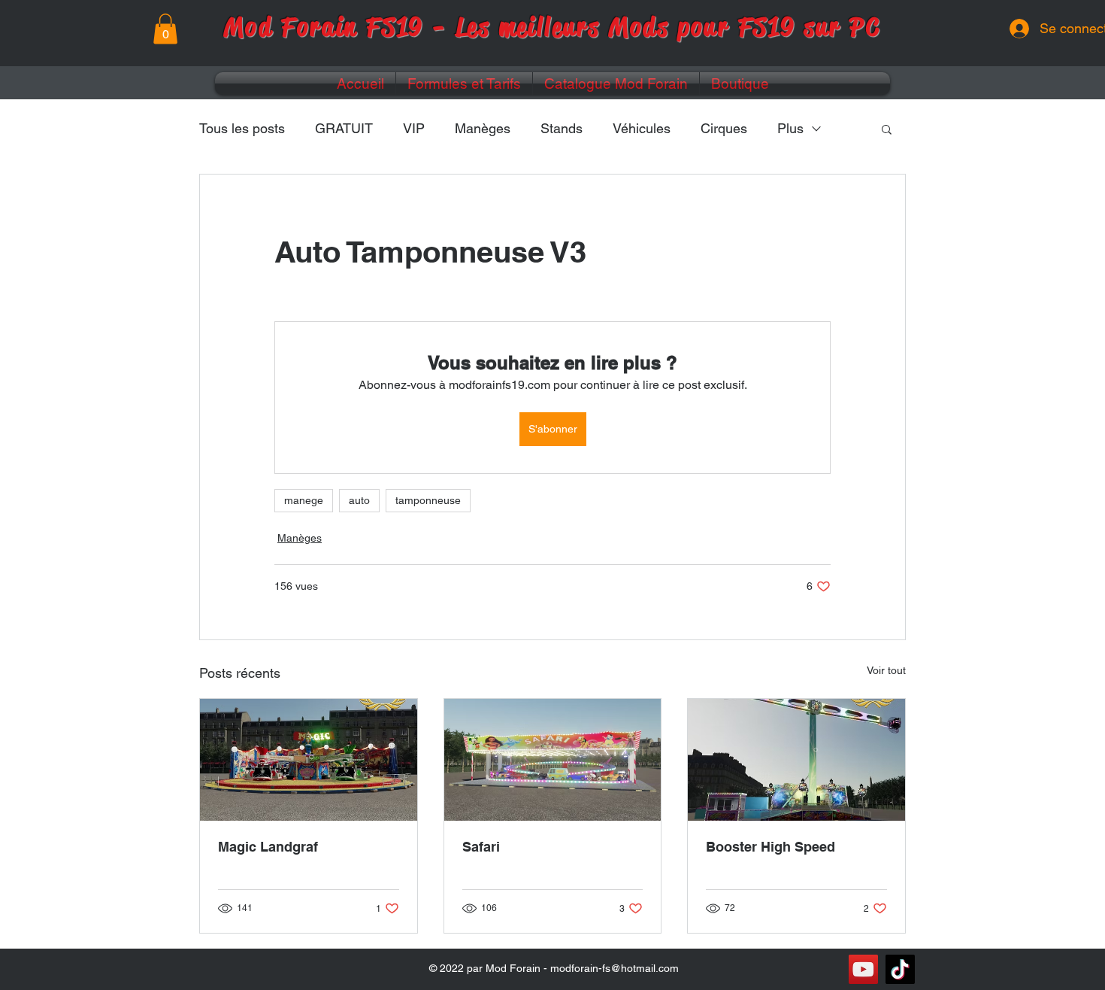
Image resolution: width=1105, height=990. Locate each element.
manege (303, 500)
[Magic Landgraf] (308, 760)
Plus (790, 128)
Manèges (482, 128)
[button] (165, 29)
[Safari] (552, 760)
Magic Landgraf (268, 847)
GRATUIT (344, 128)
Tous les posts (242, 128)
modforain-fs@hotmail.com (614, 968)
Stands (561, 128)
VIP (414, 128)
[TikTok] (900, 969)
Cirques (724, 128)
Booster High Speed (770, 847)
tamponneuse (428, 500)
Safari (481, 847)
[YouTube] (863, 969)
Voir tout (886, 670)
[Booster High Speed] (796, 760)
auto (359, 500)
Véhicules (642, 128)
